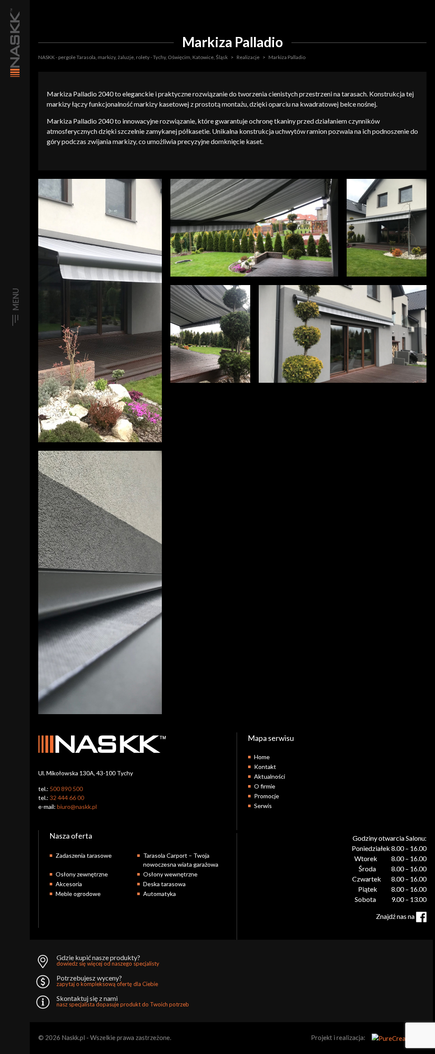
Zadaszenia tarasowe (84, 855)
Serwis (263, 805)
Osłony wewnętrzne (170, 874)
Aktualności (269, 776)
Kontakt (265, 766)
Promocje (266, 796)
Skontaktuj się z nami (122, 1001)
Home (262, 756)
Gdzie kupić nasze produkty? (107, 960)
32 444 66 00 (67, 797)
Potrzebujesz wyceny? (107, 981)
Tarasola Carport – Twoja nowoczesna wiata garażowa (180, 860)
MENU (15, 299)
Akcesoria (69, 883)
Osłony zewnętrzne (82, 874)
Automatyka (159, 893)
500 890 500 (66, 788)
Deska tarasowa (164, 883)
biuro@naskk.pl (77, 806)
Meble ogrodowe (78, 893)
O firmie (264, 786)
